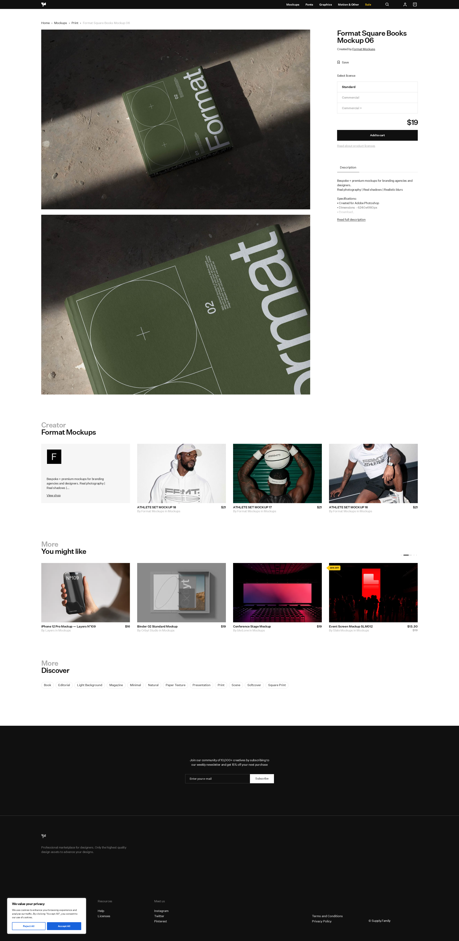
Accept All (64, 926)
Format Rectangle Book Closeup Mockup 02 (264, 626)
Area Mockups (151, 630)
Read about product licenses (356, 146)
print (221, 685)
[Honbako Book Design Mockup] (85, 592)
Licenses (104, 916)
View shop (54, 495)
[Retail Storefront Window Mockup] (181, 592)
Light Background (89, 685)
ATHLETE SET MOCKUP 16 (348, 507)
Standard (348, 87)
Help (101, 911)
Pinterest (160, 921)
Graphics (325, 4)
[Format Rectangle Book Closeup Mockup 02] (277, 592)
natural (153, 685)
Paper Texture (175, 685)
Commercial (350, 97)
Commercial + (352, 108)
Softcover (254, 685)
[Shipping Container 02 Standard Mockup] (373, 592)
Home (45, 23)
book (47, 685)
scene (236, 685)
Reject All (28, 926)
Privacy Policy (322, 921)
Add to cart (377, 135)
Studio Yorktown (56, 630)
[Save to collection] (218, 451)
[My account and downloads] (405, 4)
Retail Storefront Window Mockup (161, 626)
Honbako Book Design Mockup (63, 626)
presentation (201, 685)
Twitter (159, 916)
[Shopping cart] (415, 4)
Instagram (161, 911)
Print (75, 23)
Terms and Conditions (327, 916)
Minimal (135, 685)
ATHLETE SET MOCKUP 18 (156, 507)
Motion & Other (348, 4)
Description (348, 167)
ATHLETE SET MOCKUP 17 (252, 507)
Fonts (309, 4)
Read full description (351, 219)
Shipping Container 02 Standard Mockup (358, 626)
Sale (368, 4)
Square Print (277, 685)
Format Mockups (363, 49)
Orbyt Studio (341, 630)
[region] (46, 916)
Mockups (292, 4)
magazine (116, 685)
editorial (64, 685)
